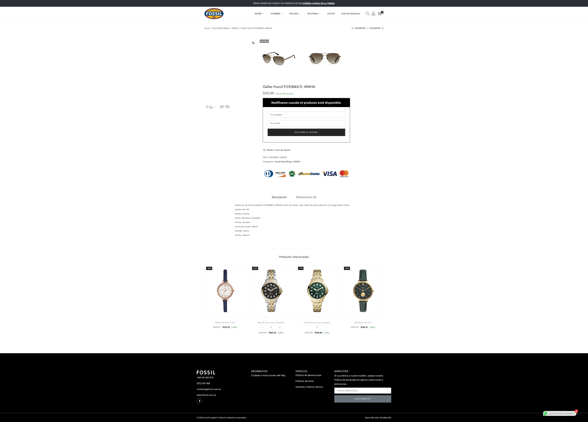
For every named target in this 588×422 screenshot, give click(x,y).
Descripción (279, 197)
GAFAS (235, 28)
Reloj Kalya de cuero (362, 322)
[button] (276, 150)
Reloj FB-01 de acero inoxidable (271, 322)
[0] (379, 13)
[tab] (279, 197)
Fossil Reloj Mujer (221, 28)
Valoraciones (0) (306, 197)
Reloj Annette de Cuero (225, 322)
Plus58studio (385, 417)
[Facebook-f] (199, 401)
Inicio (207, 28)
